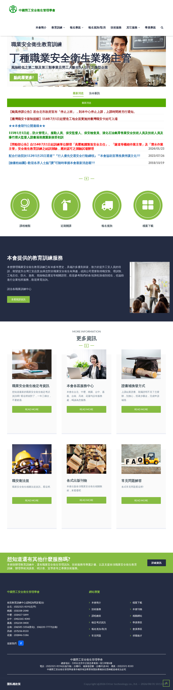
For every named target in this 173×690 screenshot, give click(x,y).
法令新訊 (94, 93)
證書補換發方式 (133, 386)
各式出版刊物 (77, 480)
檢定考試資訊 (99, 622)
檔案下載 (148, 225)
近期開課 (66, 225)
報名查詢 (107, 225)
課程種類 (25, 225)
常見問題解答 (131, 480)
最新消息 (78, 93)
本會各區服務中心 (80, 386)
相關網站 (137, 615)
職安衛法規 (20, 480)
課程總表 (96, 615)
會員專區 (137, 629)
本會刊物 (137, 609)
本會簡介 (41, 27)
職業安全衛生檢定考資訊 (30, 386)
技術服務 (116, 27)
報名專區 (75, 27)
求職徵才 (137, 635)
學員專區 (150, 27)
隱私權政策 (14, 683)
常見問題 (96, 635)
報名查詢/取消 (97, 27)
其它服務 (132, 27)
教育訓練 (57, 27)
